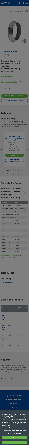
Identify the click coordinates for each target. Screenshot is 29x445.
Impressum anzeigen (21, 430)
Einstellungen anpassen (14, 433)
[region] (14, 427)
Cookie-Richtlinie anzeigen (9, 430)
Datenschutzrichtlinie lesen (9, 428)
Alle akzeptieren (14, 442)
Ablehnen (14, 437)
